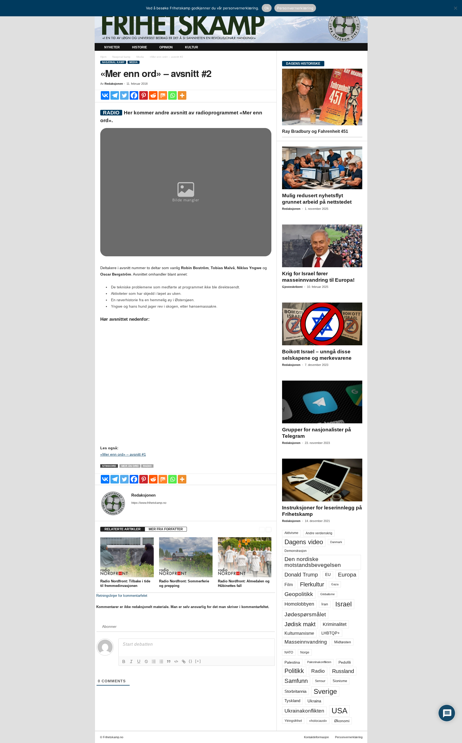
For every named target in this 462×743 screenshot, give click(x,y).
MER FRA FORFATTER (166, 529)
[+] (198, 661)
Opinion (166, 47)
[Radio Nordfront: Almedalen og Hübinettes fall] (244, 557)
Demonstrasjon (295, 551)
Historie (139, 47)
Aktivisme (291, 533)
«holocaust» (318, 721)
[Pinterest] (143, 95)
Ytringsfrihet (293, 720)
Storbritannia (295, 691)
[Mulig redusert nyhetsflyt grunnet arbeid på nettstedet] (322, 167)
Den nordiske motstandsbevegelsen (312, 562)
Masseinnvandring (305, 642)
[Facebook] (134, 95)
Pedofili (344, 662)
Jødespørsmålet (305, 614)
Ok (266, 8)
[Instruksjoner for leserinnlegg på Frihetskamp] (322, 480)
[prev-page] (262, 529)
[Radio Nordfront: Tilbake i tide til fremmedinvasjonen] (127, 557)
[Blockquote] (168, 661)
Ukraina (314, 701)
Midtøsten (342, 642)
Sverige (325, 691)
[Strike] (146, 661)
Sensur (320, 681)
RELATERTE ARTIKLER (123, 529)
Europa (347, 574)
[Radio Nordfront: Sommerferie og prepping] (186, 557)
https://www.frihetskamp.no (148, 502)
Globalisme (327, 594)
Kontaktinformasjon (316, 737)
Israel (343, 604)
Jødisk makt (299, 624)
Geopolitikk (298, 594)
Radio (147, 466)
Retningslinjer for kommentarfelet (121, 596)
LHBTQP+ (330, 633)
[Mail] (134, 510)
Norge (304, 652)
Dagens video (303, 541)
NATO (288, 652)
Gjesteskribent (292, 286)
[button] (359, 47)
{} (190, 661)
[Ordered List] (153, 661)
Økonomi (341, 721)
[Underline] (139, 661)
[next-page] (268, 529)
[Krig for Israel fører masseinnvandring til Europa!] (322, 246)
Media (140, 56)
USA (339, 710)
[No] (455, 8)
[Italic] (131, 661)
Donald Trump (301, 575)
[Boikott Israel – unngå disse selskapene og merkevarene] (322, 324)
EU (328, 574)
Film (288, 584)
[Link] (183, 661)
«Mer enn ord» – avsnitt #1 (123, 454)
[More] (182, 95)
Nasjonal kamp (121, 56)
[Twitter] (124, 95)
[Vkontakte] (105, 95)
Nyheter (112, 47)
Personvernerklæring (349, 737)
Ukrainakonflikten (304, 711)
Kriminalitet (334, 624)
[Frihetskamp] (231, 25)
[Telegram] (114, 95)
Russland (343, 671)
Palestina (292, 662)
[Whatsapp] (172, 95)
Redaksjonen (114, 83)
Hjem (103, 56)
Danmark (336, 542)
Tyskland (292, 701)
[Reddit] (153, 95)
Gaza (334, 584)
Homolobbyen (299, 604)
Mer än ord (129, 466)
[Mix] (163, 95)
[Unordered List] (161, 661)
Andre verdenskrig (319, 533)
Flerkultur (312, 584)
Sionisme (340, 681)
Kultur (191, 47)
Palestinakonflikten (319, 662)
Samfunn (296, 681)
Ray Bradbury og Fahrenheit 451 (315, 131)
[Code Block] (176, 661)
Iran (324, 604)
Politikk (294, 671)
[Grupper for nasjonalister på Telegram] (322, 402)
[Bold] (124, 661)
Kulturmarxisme (299, 633)
